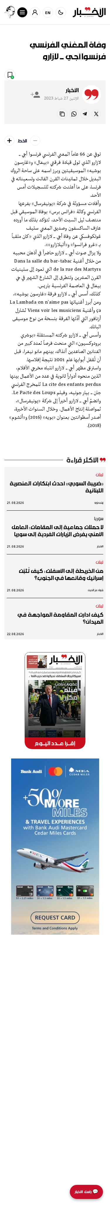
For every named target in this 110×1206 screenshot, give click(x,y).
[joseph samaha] (9, 12)
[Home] (89, 12)
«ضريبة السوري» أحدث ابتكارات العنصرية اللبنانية (56, 487)
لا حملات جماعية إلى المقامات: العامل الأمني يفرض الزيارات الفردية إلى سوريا (57, 531)
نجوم (70, 75)
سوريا (98, 518)
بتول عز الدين (95, 590)
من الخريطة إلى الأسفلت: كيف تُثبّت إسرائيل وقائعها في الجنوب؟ (61, 574)
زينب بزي (98, 502)
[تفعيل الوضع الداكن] (60, 12)
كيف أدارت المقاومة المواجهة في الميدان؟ (60, 618)
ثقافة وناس (92, 75)
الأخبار (72, 90)
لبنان (99, 474)
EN (48, 12)
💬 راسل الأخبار (86, 1191)
